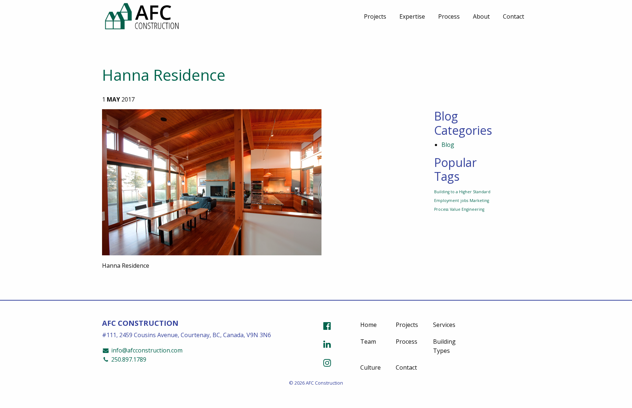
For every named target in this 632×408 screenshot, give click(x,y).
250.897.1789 (128, 359)
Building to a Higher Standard (462, 191)
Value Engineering (467, 209)
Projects (375, 16)
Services (444, 325)
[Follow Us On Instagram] (327, 362)
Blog (447, 145)
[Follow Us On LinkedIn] (327, 344)
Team (368, 342)
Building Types (444, 346)
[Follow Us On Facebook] (327, 326)
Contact (513, 16)
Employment (446, 200)
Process (449, 16)
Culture (370, 367)
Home (368, 325)
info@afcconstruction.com (146, 350)
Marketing (479, 200)
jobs (464, 200)
